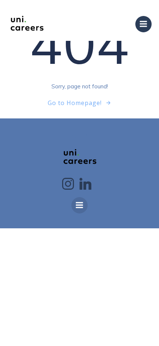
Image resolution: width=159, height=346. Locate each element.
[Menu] (143, 24)
